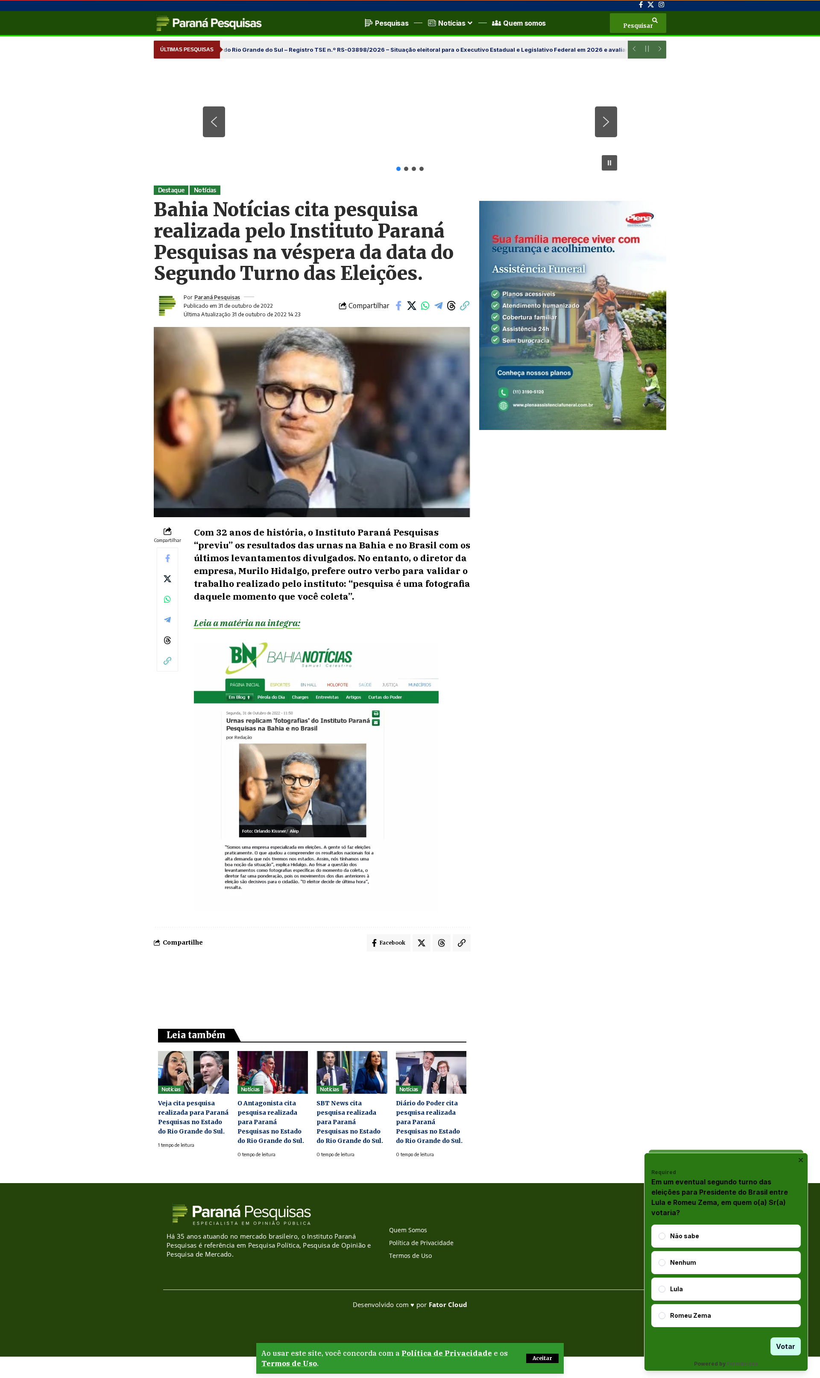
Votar (785, 1346)
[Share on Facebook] (398, 305)
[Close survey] (801, 1160)
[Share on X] (412, 305)
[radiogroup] (726, 1276)
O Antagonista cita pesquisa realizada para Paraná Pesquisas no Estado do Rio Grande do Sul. (270, 1122)
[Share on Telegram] (438, 305)
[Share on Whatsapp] (425, 305)
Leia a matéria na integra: (247, 623)
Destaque (171, 190)
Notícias (205, 190)
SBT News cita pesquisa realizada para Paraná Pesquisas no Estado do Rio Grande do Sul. (349, 1122)
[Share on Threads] (451, 305)
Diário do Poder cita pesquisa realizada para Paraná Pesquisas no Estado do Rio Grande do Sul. (429, 1122)
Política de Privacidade (446, 1353)
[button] (542, 1358)
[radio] (662, 1236)
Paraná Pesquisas (217, 297)
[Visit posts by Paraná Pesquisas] (166, 305)
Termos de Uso (289, 1363)
